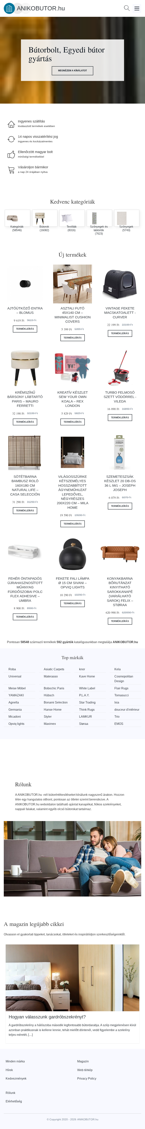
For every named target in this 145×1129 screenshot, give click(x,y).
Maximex (50, 723)
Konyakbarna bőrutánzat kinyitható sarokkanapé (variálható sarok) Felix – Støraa (120, 592)
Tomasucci (121, 695)
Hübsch (49, 695)
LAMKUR (85, 716)
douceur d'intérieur (126, 709)
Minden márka (15, 1061)
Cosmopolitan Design (123, 679)
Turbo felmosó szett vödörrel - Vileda (120, 397)
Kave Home (87, 676)
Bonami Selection (56, 702)
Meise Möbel (17, 688)
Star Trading (87, 702)
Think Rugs (87, 709)
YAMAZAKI (16, 695)
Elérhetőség (14, 1101)
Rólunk (10, 1092)
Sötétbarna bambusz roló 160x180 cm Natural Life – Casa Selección (25, 485)
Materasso (51, 676)
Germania (15, 709)
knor (82, 669)
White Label (87, 688)
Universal (14, 676)
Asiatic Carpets (54, 669)
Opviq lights (16, 723)
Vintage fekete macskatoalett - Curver (120, 312)
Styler (48, 716)
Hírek (9, 1070)
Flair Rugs (121, 688)
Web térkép (85, 1070)
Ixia (116, 702)
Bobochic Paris (54, 688)
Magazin (83, 1061)
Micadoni (14, 716)
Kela (117, 669)
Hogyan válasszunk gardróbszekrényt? (47, 1016)
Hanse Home (53, 709)
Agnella (13, 702)
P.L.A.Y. (84, 695)
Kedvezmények (16, 1078)
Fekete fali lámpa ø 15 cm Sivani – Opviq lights (72, 583)
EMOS (118, 723)
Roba (12, 669)
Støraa (83, 723)
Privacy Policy (86, 1078)
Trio (117, 716)
